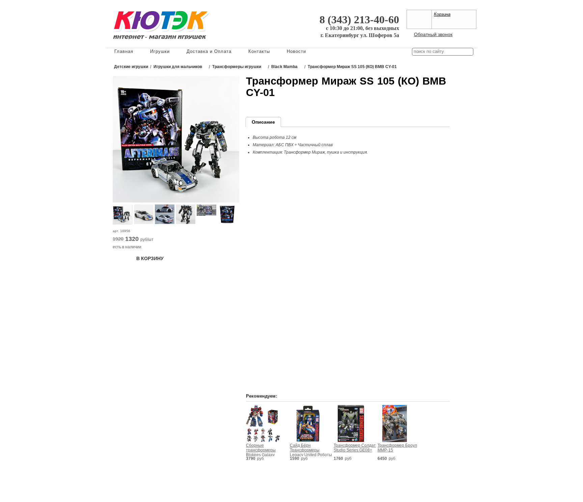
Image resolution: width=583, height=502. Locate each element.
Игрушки (160, 51)
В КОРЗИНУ (150, 258)
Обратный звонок (433, 34)
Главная (123, 51)
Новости (296, 51)
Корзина (442, 14)
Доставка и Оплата (209, 51)
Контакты (259, 51)
